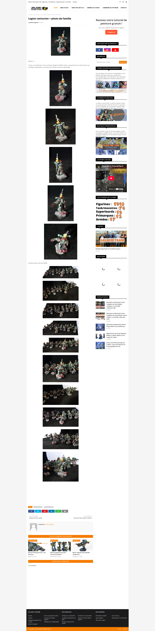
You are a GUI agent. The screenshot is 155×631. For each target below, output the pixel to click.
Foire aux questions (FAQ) (51, 615)
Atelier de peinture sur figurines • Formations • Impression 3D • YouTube (49, 2)
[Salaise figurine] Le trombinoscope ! (108, 249)
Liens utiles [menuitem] (64, 8)
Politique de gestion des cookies (34, 621)
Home (119, 629)
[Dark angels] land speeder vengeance (81, 553)
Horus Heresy (115, 615)
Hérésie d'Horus (38, 507)
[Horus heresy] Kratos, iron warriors (37, 553)
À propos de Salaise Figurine (49, 618)
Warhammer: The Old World (119, 618)
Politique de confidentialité (51, 622)
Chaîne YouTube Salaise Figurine (84, 618)
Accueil (30, 14)
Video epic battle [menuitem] (78, 8)
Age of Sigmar (99, 618)
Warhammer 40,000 (101, 615)
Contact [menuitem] (124, 8)
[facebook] (120, 2)
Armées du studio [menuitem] (93, 8)
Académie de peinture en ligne (69, 618)
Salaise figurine (33, 22)
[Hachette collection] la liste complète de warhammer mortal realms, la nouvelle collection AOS (116, 316)
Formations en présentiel (85, 615)
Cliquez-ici (111, 32)
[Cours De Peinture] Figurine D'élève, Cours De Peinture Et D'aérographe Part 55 (115, 344)
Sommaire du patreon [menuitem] (110, 8)
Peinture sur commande (68, 615)
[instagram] (123, 2)
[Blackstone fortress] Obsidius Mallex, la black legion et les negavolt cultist (116, 335)
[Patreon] (123, 50)
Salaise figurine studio (44, 629)
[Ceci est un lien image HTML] (111, 92)
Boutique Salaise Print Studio (68, 622)
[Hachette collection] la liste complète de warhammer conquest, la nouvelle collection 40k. (115, 305)
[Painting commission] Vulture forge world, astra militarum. (116, 325)
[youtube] (126, 2)
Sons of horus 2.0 (37, 14)
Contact (75, 2)
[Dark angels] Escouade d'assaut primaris (58, 553)
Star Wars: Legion (100, 620)
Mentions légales (32, 624)
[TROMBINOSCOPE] (111, 239)
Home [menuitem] (56, 8)
